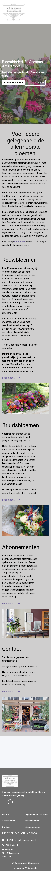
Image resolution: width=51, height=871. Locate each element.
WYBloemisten (31, 868)
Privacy (5, 814)
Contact (6, 827)
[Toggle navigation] (46, 12)
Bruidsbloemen (32, 820)
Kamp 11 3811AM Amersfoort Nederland (11, 853)
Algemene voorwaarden (37, 814)
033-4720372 (11, 845)
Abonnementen (33, 827)
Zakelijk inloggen (35, 82)
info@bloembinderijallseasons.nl (21, 840)
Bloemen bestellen (13, 82)
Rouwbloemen (8, 820)
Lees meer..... (8, 378)
